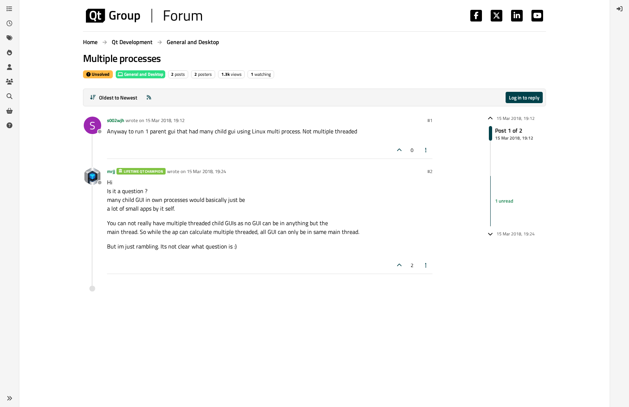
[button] (9, 398)
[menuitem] (619, 9)
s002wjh (115, 120)
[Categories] (9, 9)
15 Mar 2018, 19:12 (165, 120)
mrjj (111, 171)
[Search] (9, 96)
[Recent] (9, 23)
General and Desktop (143, 74)
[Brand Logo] (144, 16)
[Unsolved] (9, 125)
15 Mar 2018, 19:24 (206, 171)
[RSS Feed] (148, 97)
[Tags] (9, 38)
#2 (429, 171)
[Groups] (9, 81)
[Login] (619, 9)
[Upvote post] (399, 150)
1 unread (504, 200)
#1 (429, 120)
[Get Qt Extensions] (9, 111)
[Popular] (9, 52)
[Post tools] (426, 150)
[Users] (9, 67)
